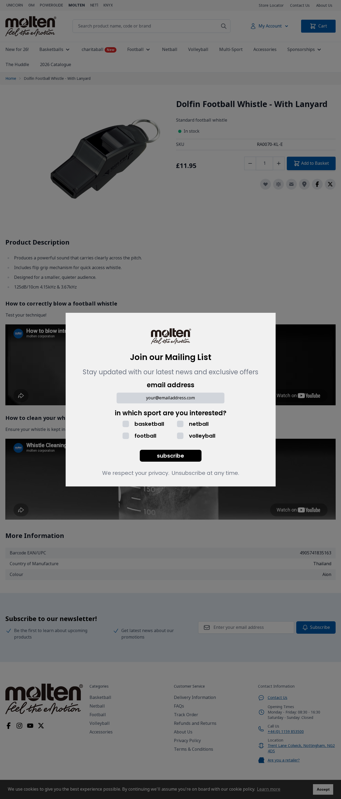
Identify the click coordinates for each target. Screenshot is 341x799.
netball (199, 424)
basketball (149, 424)
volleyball (202, 435)
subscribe (170, 455)
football (145, 435)
